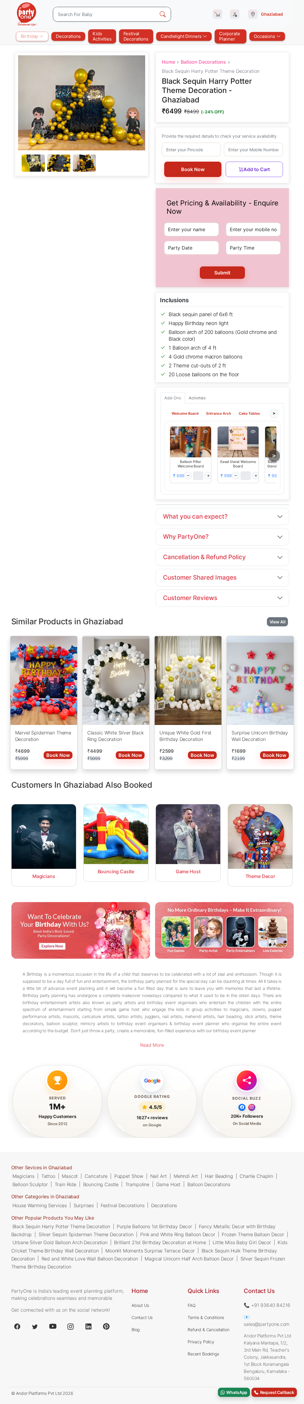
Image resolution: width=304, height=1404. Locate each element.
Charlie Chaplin (256, 1176)
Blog (136, 1329)
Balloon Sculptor (30, 1184)
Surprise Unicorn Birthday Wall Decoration (260, 736)
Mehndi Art (186, 1176)
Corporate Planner (229, 36)
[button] (190, 442)
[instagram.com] (71, 1326)
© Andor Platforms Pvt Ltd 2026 (42, 1393)
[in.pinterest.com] (106, 1326)
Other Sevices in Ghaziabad (41, 1167)
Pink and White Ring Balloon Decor (177, 1234)
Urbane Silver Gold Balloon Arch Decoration (59, 1242)
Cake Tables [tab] (249, 413)
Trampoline (137, 1184)
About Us (140, 1305)
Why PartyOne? (186, 536)
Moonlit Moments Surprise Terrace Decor (150, 1250)
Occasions (265, 36)
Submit (222, 273)
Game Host (168, 1184)
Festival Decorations (136, 36)
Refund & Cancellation (208, 1329)
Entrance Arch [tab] (218, 413)
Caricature (96, 1176)
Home (168, 62)
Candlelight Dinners (182, 36)
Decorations (68, 36)
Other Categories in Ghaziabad (45, 1196)
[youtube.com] (53, 1326)
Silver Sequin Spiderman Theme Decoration (86, 1234)
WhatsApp (236, 1392)
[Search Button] (163, 14)
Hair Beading (219, 1176)
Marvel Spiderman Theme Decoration (43, 736)
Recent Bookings (203, 1353)
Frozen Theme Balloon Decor (253, 1234)
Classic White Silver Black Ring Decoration (115, 736)
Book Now (193, 169)
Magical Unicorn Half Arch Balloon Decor (189, 1258)
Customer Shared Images (200, 577)
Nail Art (158, 1176)
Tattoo (48, 1176)
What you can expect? (195, 516)
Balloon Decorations (203, 62)
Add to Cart (256, 169)
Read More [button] (152, 1045)
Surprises (84, 1205)
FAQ (192, 1305)
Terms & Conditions (206, 1317)
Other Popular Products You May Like (52, 1217)
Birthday (30, 36)
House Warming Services (39, 1205)
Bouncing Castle (101, 1184)
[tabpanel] (82, 163)
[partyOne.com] (27, 14)
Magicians (23, 1176)
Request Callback (276, 1392)
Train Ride (65, 1184)
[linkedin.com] (88, 1326)
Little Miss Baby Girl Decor (242, 1242)
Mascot (70, 1176)
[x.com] (35, 1326)
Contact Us (142, 1317)
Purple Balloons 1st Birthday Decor (154, 1226)
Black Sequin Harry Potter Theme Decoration (61, 1226)
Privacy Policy (201, 1341)
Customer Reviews (190, 598)
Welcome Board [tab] (185, 413)
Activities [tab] (197, 397)
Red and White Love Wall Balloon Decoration (90, 1258)
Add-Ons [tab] (172, 397)
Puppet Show (128, 1176)
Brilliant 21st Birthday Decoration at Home (160, 1242)
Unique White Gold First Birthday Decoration (185, 736)
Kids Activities (102, 36)
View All (278, 621)
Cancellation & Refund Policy (204, 557)
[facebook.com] (17, 1326)
